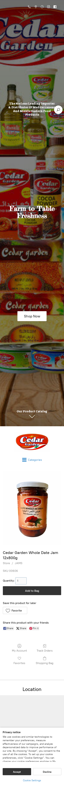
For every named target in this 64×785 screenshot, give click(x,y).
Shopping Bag (44, 663)
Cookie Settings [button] (32, 780)
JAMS (18, 563)
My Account (19, 650)
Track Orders (45, 650)
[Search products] (58, 110)
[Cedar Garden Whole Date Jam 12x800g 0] (32, 508)
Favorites (19, 663)
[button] (15, 610)
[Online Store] (32, 442)
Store (6, 563)
